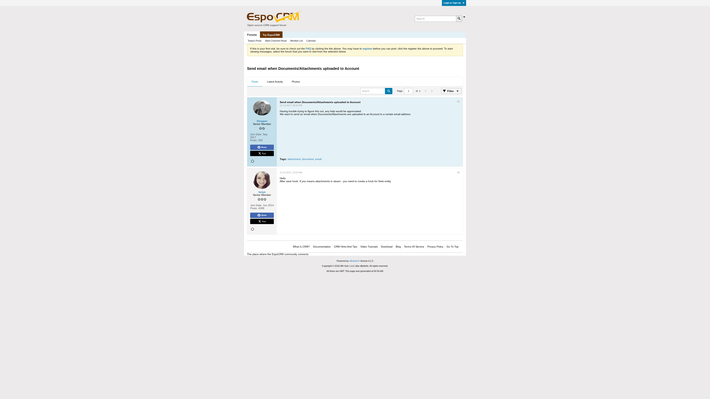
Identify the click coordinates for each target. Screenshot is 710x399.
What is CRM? (301, 246)
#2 (458, 172)
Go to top (453, 246)
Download (387, 246)
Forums (252, 34)
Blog (398, 246)
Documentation (322, 246)
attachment (294, 159)
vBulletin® (354, 261)
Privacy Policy (435, 246)
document (308, 159)
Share (264, 147)
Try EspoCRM (271, 34)
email (318, 159)
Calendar (311, 41)
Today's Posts (254, 41)
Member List (296, 41)
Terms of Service (414, 246)
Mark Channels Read (276, 41)
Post (264, 153)
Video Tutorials (369, 246)
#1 (458, 101)
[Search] (459, 19)
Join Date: (256, 134)
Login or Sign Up (452, 3)
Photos (296, 81)
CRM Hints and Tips (345, 246)
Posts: (253, 140)
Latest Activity (275, 81)
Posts (255, 81)
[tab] (255, 82)
